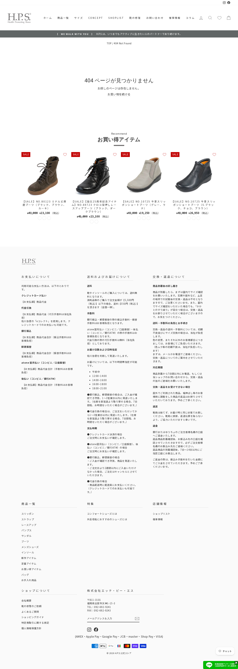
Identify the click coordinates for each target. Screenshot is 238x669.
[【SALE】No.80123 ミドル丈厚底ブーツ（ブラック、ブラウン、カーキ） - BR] (44, 218)
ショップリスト (161, 513)
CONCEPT (95, 18)
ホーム (47, 18)
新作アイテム (28, 558)
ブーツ (25, 541)
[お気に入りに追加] (65, 154)
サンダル (26, 536)
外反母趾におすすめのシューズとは (107, 519)
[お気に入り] (219, 18)
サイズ (78, 18)
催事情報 (175, 18)
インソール (27, 552)
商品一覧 (63, 18)
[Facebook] (96, 629)
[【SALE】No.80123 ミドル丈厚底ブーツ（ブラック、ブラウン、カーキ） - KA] (49, 218)
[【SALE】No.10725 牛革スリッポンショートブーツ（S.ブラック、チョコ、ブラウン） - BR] (198, 218)
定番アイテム (28, 563)
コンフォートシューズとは (102, 513)
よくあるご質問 (30, 611)
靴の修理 (135, 18)
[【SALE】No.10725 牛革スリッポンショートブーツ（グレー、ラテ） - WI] (148, 218)
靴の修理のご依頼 (31, 606)
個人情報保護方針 (31, 628)
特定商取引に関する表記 (35, 622)
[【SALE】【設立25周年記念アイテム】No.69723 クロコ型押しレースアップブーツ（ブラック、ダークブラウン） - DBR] (96, 221)
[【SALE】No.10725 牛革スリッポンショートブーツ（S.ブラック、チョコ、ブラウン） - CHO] (193, 218)
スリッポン (27, 513)
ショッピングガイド (32, 617)
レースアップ (28, 525)
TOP (109, 43)
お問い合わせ (155, 18)
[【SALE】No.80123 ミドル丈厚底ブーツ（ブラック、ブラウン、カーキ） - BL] (39, 218)
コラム (190, 18)
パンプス (26, 530)
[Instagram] (89, 629)
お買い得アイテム (31, 569)
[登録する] (137, 618)
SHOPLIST (116, 18)
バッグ (25, 574)
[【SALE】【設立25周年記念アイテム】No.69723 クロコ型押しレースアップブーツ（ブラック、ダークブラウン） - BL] (91, 221)
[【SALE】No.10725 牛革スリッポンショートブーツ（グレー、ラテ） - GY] (139, 218)
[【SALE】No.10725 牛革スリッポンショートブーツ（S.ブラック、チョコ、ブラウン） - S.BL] (189, 218)
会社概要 (26, 600)
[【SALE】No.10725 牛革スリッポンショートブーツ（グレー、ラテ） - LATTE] (143, 218)
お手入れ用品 (28, 580)
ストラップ (27, 519)
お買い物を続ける (119, 94)
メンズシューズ (30, 547)
